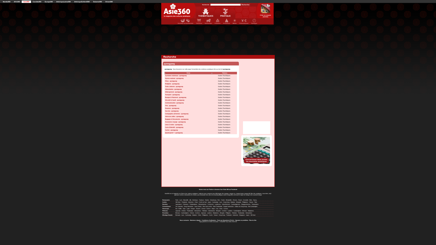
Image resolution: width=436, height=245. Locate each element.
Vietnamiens (197, 210)
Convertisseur (244, 23)
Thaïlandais (190, 210)
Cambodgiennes (235, 204)
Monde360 (6, 1)
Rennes (235, 200)
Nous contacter (184, 220)
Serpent (198, 208)
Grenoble (245, 200)
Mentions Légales (195, 220)
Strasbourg (213, 200)
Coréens (224, 210)
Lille (190, 200)
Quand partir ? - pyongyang (174, 133)
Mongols (218, 210)
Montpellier (229, 200)
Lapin (188, 208)
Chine (196, 202)
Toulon (223, 200)
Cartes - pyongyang (171, 130)
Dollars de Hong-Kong (241, 206)
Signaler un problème (241, 220)
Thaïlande (184, 202)
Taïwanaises (255, 204)
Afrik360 (17, 2)
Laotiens (230, 210)
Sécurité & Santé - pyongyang (174, 100)
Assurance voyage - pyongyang (175, 122)
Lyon (180, 200)
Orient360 (109, 2)
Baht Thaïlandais (217, 206)
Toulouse (201, 200)
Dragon (193, 208)
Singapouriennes (245, 204)
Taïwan (251, 202)
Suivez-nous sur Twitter (206, 189)
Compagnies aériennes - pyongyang (176, 114)
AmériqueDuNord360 (82, 2)
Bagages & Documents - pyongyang (176, 119)
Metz (250, 200)
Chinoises (185, 204)
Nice (218, 200)
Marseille (185, 200)
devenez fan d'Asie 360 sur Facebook (226, 189)
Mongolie (238, 202)
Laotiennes (218, 204)
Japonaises (178, 204)
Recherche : (206, 5)
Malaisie (233, 202)
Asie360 (26, 2)
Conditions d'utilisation (209, 220)
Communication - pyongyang (174, 103)
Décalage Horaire (167, 215)
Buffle (180, 208)
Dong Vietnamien (188, 206)
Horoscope (208, 23)
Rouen (240, 200)
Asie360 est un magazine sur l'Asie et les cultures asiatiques (181, 193)
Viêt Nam (177, 202)
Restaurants (166, 200)
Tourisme (199, 23)
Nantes (207, 200)
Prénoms (217, 23)
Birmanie (177, 215)
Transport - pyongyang (172, 95)
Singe (213, 208)
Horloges (254, 23)
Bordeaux (195, 200)
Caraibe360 (37, 2)
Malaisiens (251, 210)
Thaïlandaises (193, 204)
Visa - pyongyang (170, 105)
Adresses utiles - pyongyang (174, 116)
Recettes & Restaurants (185, 23)
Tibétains (204, 210)
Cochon (226, 208)
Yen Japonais (179, 206)
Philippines (245, 202)
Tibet (255, 202)
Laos (220, 202)
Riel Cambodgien (252, 206)
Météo (235, 23)
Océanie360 (97, 2)
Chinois (184, 210)
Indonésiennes (226, 204)
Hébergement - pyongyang (173, 92)
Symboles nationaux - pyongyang (176, 75)
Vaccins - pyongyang (171, 111)
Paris (176, 200)
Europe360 (49, 2)
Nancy (255, 200)
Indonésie (190, 202)
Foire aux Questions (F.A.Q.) (225, 220)
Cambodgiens (237, 210)
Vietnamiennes (202, 204)
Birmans (244, 210)
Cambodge (215, 202)
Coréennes (211, 204)
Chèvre (208, 208)
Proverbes (226, 23)
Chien (220, 208)
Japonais (177, 210)
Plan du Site (252, 220)
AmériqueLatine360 (63, 2)
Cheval (203, 208)
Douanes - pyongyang (172, 108)
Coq (217, 208)
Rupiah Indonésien (228, 206)
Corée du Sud (203, 202)
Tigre (184, 208)
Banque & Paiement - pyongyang (175, 97)
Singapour (242, 215)
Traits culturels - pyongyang (174, 86)
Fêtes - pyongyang (171, 81)
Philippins (228, 213)
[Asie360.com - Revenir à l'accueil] (178, 10)
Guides (164, 202)
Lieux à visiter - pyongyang (173, 124)
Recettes (165, 204)
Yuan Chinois (198, 206)
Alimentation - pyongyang (173, 89)
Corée (211, 215)
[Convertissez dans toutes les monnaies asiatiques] (256, 163)
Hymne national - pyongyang (174, 78)
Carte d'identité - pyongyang (174, 127)
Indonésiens (211, 210)
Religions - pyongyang (172, 84)
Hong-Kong (226, 202)
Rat (176, 208)
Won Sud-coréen (207, 206)
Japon (209, 202)
